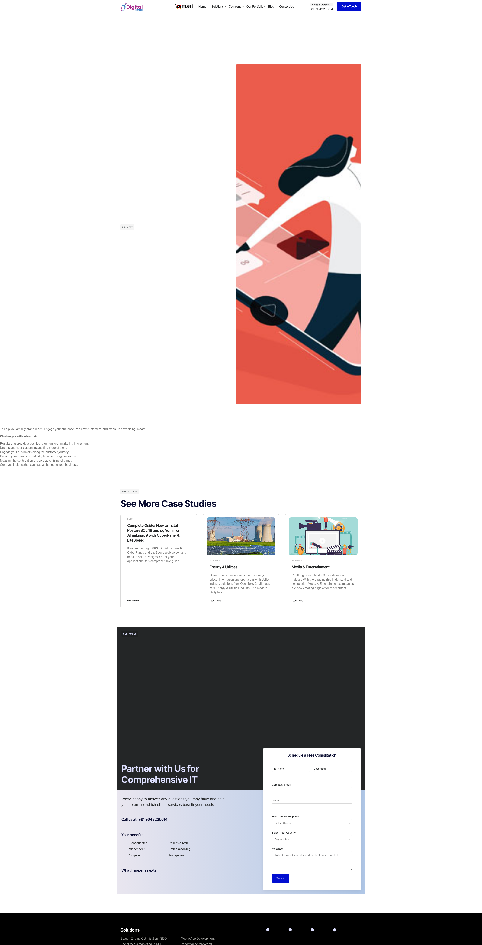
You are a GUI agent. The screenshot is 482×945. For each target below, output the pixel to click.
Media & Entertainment (311, 567)
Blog (271, 6)
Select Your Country (284, 832)
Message (277, 848)
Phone (276, 800)
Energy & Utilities (223, 567)
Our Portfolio (254, 6)
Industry (127, 227)
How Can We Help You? (286, 816)
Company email (281, 784)
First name (278, 768)
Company (235, 6)
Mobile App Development (197, 938)
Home (202, 6)
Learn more (133, 600)
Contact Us (286, 6)
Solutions (217, 6)
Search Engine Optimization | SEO (143, 938)
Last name (320, 768)
